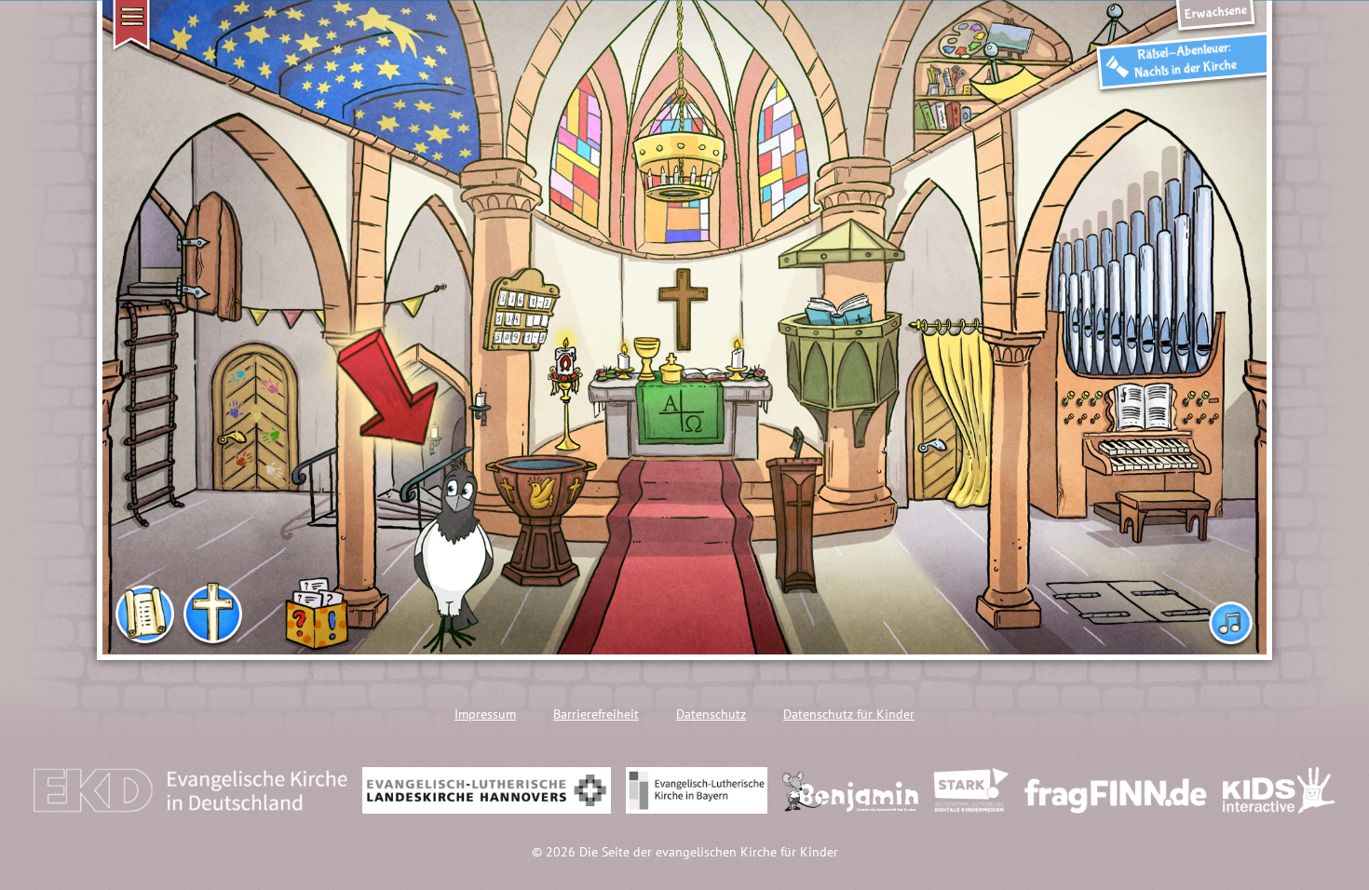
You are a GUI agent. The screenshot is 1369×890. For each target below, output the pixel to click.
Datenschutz (711, 714)
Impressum (485, 714)
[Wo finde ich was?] (145, 616)
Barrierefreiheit (596, 714)
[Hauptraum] (213, 616)
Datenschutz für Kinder (849, 714)
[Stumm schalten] (1231, 618)
